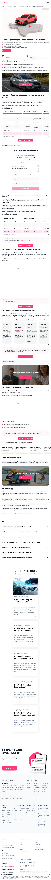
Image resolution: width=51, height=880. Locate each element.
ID (16, 785)
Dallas (28, 791)
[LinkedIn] (26, 866)
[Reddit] (34, 866)
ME (5, 787)
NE (18, 787)
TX (14, 111)
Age (13, 159)
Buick (15, 808)
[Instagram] (20, 866)
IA (15, 785)
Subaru (33, 810)
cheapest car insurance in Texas (21, 195)
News (21, 844)
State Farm (9, 814)
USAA (8, 820)
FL (12, 785)
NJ (21, 787)
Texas (14, 6)
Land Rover (22, 808)
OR (8, 789)
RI (11, 789)
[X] (23, 866)
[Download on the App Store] (24, 862)
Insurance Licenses (39, 849)
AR (3, 785)
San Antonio (44, 787)
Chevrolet (16, 812)
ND (17, 787)
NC (15, 787)
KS (20, 785)
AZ (5, 785)
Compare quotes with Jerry (26, 140)
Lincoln (21, 812)
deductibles (13, 395)
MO (10, 787)
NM (23, 787)
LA (23, 785)
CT (9, 785)
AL (2, 785)
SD (14, 789)
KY (21, 785)
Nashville (36, 794)
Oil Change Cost (41, 818)
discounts (27, 252)
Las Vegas (36, 789)
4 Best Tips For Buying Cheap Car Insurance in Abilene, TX (31, 6)
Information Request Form (7, 872)
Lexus (21, 810)
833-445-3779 (9, 845)
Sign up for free (9, 768)
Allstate (3, 810)
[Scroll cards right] (48, 123)
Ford (15, 814)
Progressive (16, 122)
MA (2, 787)
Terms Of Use (38, 844)
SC (12, 789)
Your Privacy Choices (24, 851)
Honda (15, 819)
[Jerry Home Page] (4, 2)
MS (12, 787)
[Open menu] (47, 2)
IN (15, 796)
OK (7, 789)
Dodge (27, 812)
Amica (3, 812)
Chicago (28, 789)
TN (16, 789)
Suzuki (33, 812)
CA (6, 785)
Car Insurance (9, 6)
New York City (45, 783)
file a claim (17, 392)
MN (8, 787)
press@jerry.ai (11, 866)
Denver (28, 794)
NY (3, 789)
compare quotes (22, 240)
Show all (44, 794)
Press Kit (22, 847)
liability (8, 331)
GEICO (3, 816)
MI (7, 787)
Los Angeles (37, 791)
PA (10, 789)
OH (5, 789)
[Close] (49, 874)
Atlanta (28, 783)
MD (4, 787)
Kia (26, 814)
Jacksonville (37, 787)
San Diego (44, 789)
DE (11, 785)
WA (23, 789)
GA (14, 785)
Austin (28, 785)
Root (8, 812)
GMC (15, 817)
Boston (28, 787)
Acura (27, 808)
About (36, 842)
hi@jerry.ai (8, 865)
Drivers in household (31, 159)
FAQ (21, 842)
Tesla (21, 817)
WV (4, 791)
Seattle (43, 791)
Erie (2, 814)
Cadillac (15, 810)
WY (5, 791)
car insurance (26, 390)
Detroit (35, 783)
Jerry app (12, 847)
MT (14, 787)
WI (2, 791)
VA (20, 789)
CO (8, 785)
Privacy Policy (38, 847)
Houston (36, 785)
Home (3, 6)
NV (2, 789)
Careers (21, 849)
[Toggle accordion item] (47, 361)
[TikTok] (31, 866)
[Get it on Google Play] (33, 862)
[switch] (38, 166)
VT (22, 789)
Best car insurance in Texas (14, 145)
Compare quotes (6, 50)
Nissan (21, 814)
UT (19, 789)
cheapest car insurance (12, 492)
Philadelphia (45, 785)
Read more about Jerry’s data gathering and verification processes (17, 513)
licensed (36, 871)
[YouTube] (28, 866)
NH (20, 787)
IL (17, 785)
